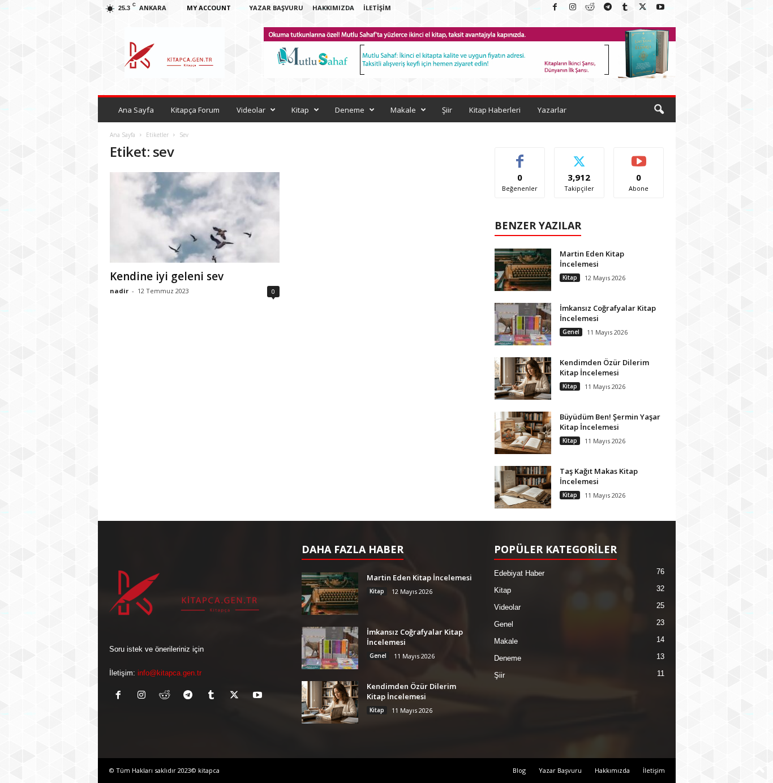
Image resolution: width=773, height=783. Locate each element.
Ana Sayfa (136, 110)
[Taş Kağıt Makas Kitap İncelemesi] (523, 487)
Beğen (520, 156)
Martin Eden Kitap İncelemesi (592, 259)
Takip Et (579, 156)
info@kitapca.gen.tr (169, 673)
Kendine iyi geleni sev (167, 276)
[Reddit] (590, 7)
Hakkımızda (333, 7)
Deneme (349, 110)
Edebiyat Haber (519, 573)
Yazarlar (552, 110)
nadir (119, 290)
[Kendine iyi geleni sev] (195, 217)
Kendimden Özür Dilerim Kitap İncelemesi (604, 367)
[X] (643, 7)
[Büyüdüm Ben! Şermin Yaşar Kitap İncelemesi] (523, 433)
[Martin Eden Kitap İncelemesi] (523, 270)
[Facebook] (555, 7)
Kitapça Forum (195, 110)
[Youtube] (660, 7)
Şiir (447, 110)
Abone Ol (639, 156)
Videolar (251, 110)
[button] (658, 109)
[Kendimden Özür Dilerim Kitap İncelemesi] (523, 378)
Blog (519, 770)
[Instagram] (572, 7)
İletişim (377, 7)
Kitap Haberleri (495, 110)
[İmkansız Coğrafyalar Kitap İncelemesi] (523, 324)
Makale (403, 110)
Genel (570, 332)
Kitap (300, 110)
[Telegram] (608, 7)
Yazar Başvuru (276, 7)
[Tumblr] (625, 7)
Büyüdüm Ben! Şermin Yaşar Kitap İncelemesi (610, 422)
